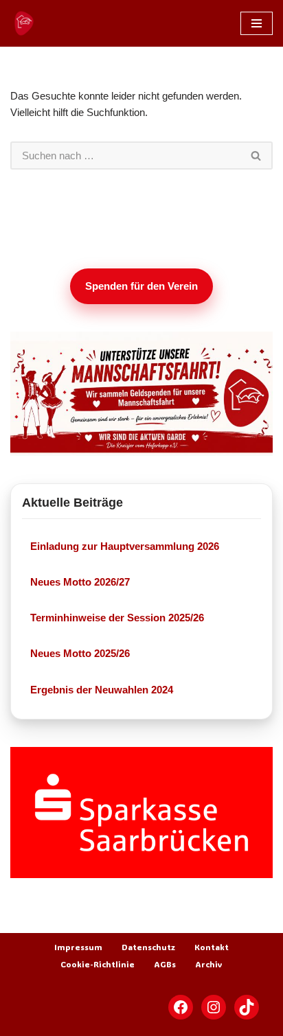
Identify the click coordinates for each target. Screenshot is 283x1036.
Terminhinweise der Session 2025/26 (117, 617)
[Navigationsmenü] (256, 23)
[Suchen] (256, 155)
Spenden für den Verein (141, 286)
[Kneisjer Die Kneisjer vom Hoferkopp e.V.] (24, 23)
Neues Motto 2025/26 (80, 653)
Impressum (78, 946)
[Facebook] (180, 1007)
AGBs (165, 963)
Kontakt (211, 946)
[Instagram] (213, 1007)
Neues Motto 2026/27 (80, 582)
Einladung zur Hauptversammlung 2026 (124, 546)
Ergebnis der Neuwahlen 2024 (101, 689)
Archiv (209, 963)
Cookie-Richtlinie (97, 963)
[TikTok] (246, 1007)
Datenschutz (148, 946)
